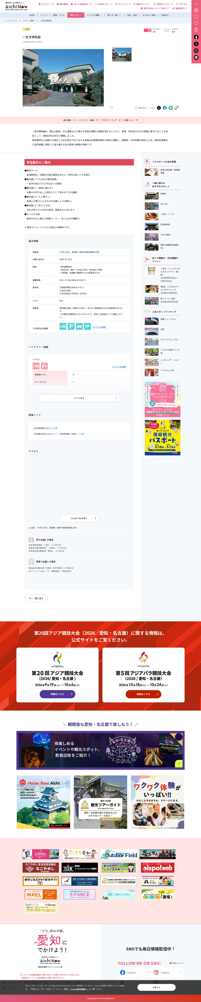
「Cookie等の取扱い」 (79, 989)
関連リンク (131, 120)
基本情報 (69, 120)
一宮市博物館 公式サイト (43, 428)
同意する (156, 987)
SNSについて (178, 963)
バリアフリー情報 (88, 120)
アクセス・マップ (111, 120)
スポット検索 (28, 20)
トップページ (11, 20)
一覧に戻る (38, 598)
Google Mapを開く (79, 518)
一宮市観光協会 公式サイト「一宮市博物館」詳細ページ (57, 434)
